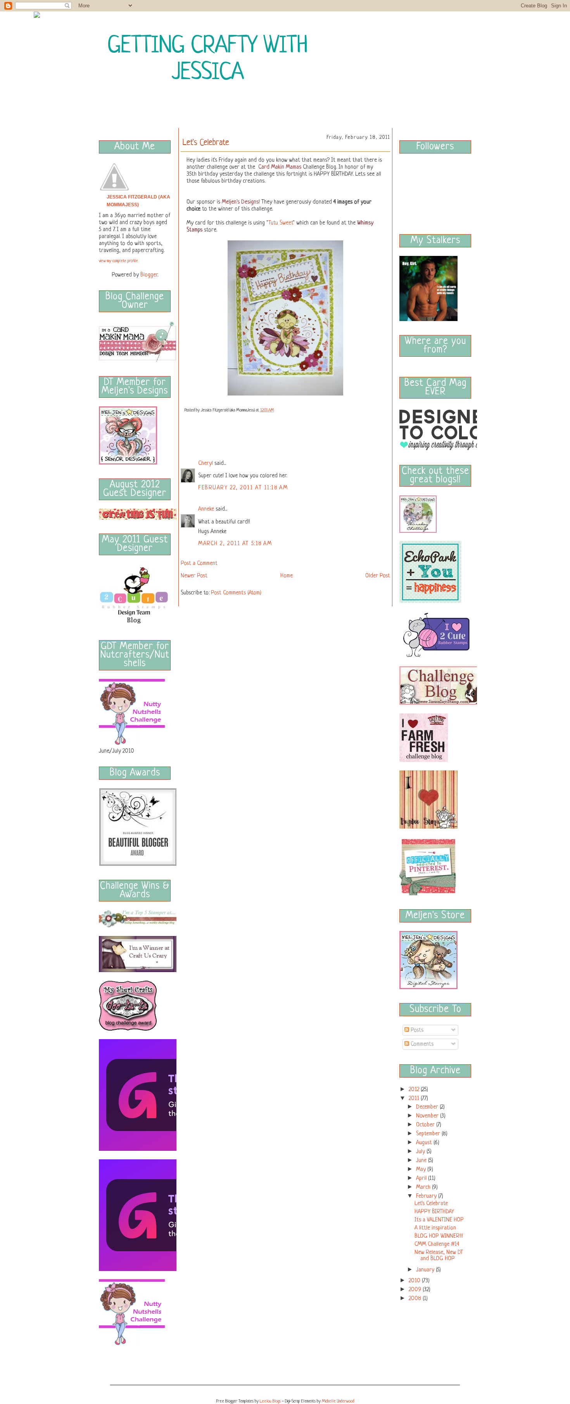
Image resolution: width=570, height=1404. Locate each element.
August (424, 1143)
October (425, 1125)
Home (286, 576)
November (427, 1116)
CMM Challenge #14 (437, 1244)
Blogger (148, 275)
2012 (414, 1089)
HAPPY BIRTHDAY (434, 1212)
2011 (414, 1098)
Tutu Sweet (280, 223)
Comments (421, 1044)
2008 (415, 1298)
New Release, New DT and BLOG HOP (439, 1255)
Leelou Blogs (270, 1401)
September (428, 1134)
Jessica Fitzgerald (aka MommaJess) (138, 200)
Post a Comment (199, 563)
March (423, 1187)
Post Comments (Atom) (236, 593)
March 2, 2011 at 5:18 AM (235, 544)
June (421, 1160)
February (426, 1196)
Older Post (377, 576)
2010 (414, 1281)
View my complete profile (118, 261)
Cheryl (205, 463)
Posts (416, 1030)
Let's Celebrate (431, 1203)
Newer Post (194, 576)
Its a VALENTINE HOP (439, 1220)
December (427, 1107)
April (421, 1178)
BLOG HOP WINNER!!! (439, 1236)
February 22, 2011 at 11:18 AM (243, 488)
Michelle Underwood (338, 1401)
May (421, 1169)
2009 (415, 1290)
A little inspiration (435, 1228)
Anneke (206, 509)
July (420, 1151)
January (425, 1270)
